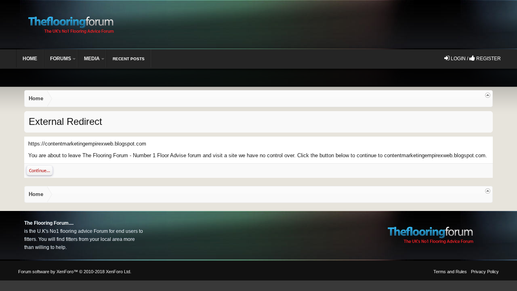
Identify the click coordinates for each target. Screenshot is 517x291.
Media (92, 58)
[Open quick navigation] (487, 95)
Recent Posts (129, 59)
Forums (60, 58)
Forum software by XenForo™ (74, 271)
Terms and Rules (450, 271)
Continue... (39, 171)
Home (30, 58)
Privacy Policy (485, 271)
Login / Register (475, 58)
